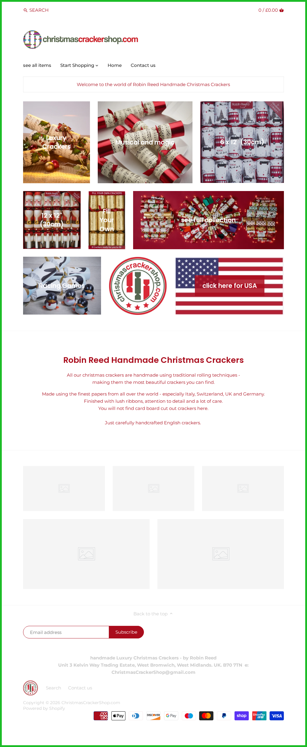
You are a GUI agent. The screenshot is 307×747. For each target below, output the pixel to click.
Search (53, 688)
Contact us (80, 688)
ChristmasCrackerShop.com (90, 702)
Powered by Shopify (44, 708)
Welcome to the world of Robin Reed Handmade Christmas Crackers (153, 84)
